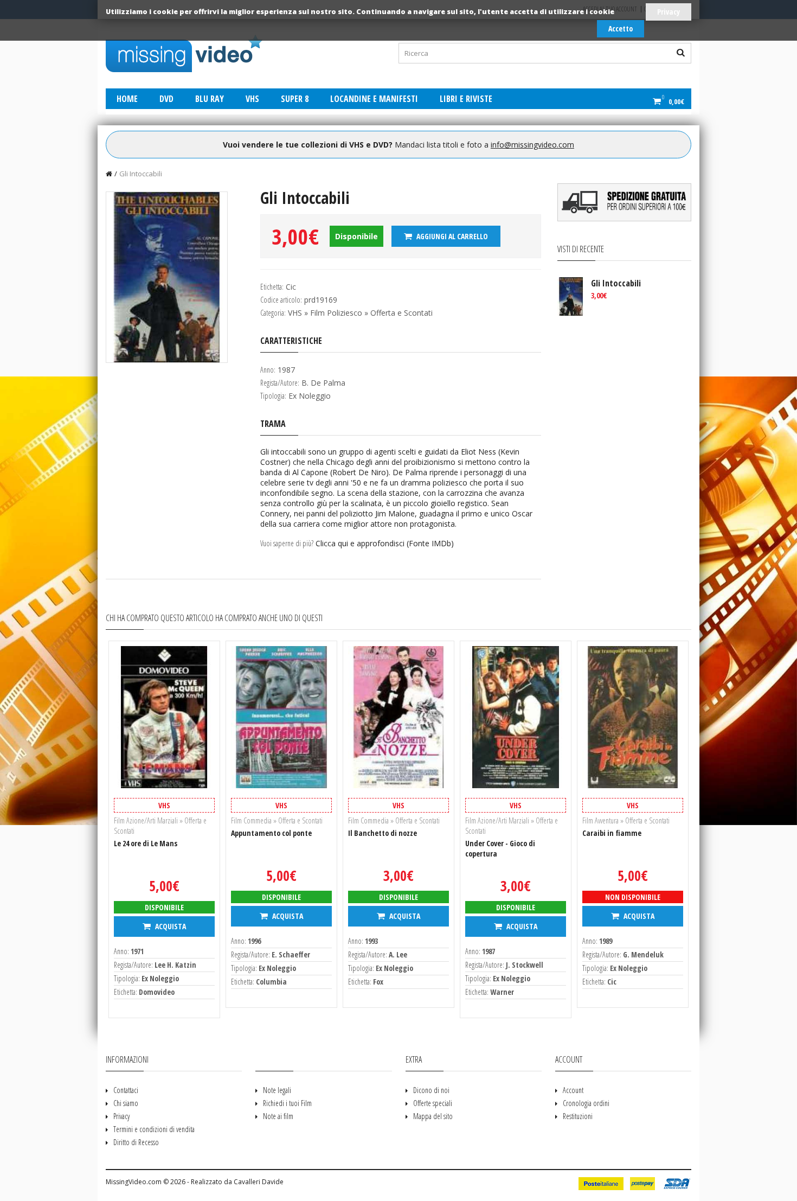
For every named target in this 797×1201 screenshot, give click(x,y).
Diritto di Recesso (136, 1142)
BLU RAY (209, 99)
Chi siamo (125, 1103)
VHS (252, 99)
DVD (166, 99)
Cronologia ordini (586, 1103)
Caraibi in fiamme (611, 833)
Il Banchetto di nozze (382, 833)
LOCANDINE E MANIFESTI (374, 99)
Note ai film (278, 1116)
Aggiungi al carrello (451, 236)
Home (127, 99)
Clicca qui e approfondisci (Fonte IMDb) (385, 543)
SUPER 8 (294, 99)
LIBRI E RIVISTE (466, 99)
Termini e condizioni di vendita (154, 1129)
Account (573, 1090)
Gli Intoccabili (140, 173)
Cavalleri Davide (259, 1181)
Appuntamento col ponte (271, 833)
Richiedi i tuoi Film (287, 1103)
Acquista (169, 926)
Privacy (668, 12)
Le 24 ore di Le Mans (145, 843)
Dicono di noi (431, 1090)
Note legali (277, 1090)
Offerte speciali (432, 1103)
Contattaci (125, 1090)
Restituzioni (578, 1116)
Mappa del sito (433, 1116)
